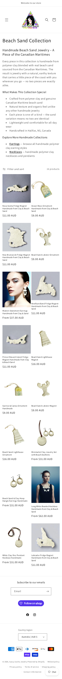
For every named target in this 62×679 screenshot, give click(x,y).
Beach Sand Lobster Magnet (44, 406)
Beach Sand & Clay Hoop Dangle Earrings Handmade (14, 499)
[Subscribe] (47, 591)
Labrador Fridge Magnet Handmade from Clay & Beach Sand (44, 558)
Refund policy (53, 662)
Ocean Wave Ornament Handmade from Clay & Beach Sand (44, 208)
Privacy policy (16, 667)
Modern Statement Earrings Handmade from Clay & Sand (15, 312)
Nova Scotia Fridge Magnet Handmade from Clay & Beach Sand (15, 208)
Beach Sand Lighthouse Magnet (41, 358)
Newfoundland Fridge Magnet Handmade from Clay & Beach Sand (45, 306)
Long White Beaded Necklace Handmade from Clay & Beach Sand (44, 509)
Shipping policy (49, 667)
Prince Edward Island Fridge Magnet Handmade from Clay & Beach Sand (15, 359)
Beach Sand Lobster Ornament (45, 255)
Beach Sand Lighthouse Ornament (12, 453)
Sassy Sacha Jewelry (18, 662)
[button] (6, 19)
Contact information (32, 672)
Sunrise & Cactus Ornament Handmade (14, 407)
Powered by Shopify (36, 662)
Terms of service (32, 667)
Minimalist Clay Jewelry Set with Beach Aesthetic (44, 453)
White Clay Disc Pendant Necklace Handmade (13, 556)
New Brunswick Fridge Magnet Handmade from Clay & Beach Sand (16, 257)
